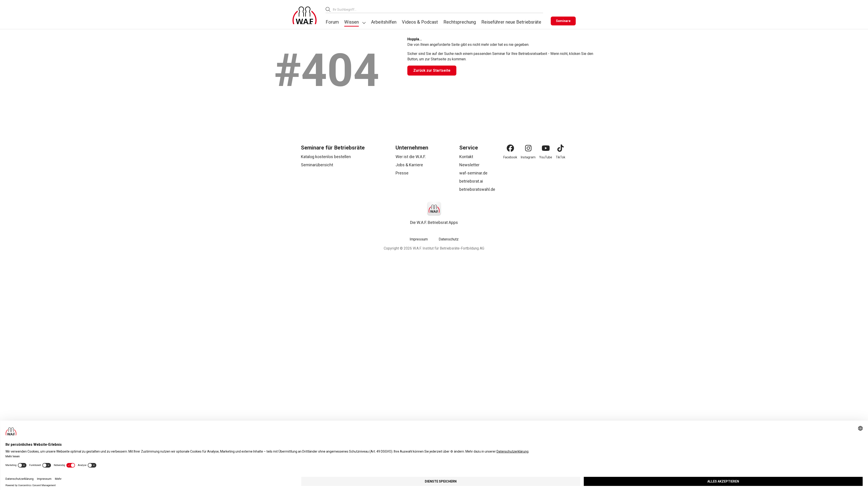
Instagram (528, 157)
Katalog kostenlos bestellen (326, 156)
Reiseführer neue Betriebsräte (511, 22)
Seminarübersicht (317, 164)
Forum (332, 22)
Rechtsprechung (459, 22)
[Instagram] (528, 148)
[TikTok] (560, 148)
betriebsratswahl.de (477, 189)
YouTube (545, 157)
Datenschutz (449, 239)
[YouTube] (545, 148)
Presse (402, 173)
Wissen (351, 22)
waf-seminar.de (473, 173)
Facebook (510, 157)
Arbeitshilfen (383, 22)
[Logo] (305, 15)
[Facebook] (510, 148)
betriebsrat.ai (471, 181)
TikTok (560, 157)
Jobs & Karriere (409, 164)
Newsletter (469, 164)
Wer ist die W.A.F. (411, 156)
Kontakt (466, 156)
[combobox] (438, 9)
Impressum (419, 239)
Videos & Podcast (420, 22)
